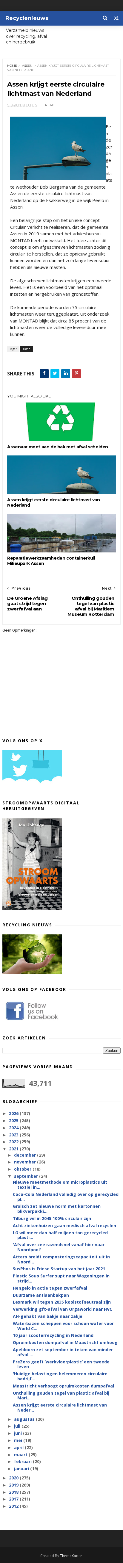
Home (12, 66)
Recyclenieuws (26, 18)
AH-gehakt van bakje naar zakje (47, 1316)
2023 (14, 1135)
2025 (14, 1120)
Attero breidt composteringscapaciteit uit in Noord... (61, 1259)
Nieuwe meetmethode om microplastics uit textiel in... (60, 1184)
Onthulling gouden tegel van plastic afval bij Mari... (61, 1395)
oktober (23, 1169)
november (25, 1162)
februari (23, 1461)
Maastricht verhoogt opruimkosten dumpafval (63, 1386)
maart (21, 1454)
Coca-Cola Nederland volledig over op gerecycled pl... (66, 1196)
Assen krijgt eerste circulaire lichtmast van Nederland (53, 502)
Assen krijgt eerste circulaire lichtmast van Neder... (60, 1407)
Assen (27, 66)
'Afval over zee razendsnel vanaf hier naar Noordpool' (58, 1247)
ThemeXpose (71, 1555)
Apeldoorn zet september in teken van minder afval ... (63, 1352)
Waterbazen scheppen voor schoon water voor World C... (63, 1326)
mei (18, 1440)
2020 (14, 1478)
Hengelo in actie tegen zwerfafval (50, 1288)
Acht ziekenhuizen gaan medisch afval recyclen (64, 1225)
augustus (25, 1419)
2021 (14, 1149)
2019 (14, 1485)
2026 (14, 1113)
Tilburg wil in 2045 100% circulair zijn (52, 1218)
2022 (14, 1141)
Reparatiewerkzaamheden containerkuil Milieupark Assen (51, 560)
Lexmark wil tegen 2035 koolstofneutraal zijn (62, 1302)
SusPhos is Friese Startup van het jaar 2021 (59, 1268)
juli (17, 1426)
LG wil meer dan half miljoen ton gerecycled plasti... (60, 1235)
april (19, 1447)
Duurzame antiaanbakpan (41, 1295)
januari (22, 1468)
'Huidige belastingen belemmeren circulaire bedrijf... (60, 1376)
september (26, 1176)
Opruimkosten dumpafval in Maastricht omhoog (65, 1342)
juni (18, 1433)
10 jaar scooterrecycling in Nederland (53, 1335)
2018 (14, 1492)
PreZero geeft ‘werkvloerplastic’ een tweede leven (61, 1364)
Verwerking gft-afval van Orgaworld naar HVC (62, 1309)
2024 (14, 1127)
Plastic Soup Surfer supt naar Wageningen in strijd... (61, 1278)
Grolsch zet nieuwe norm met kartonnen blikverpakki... (57, 1208)
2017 (14, 1499)
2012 (14, 1506)
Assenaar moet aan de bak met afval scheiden (57, 447)
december (25, 1155)
